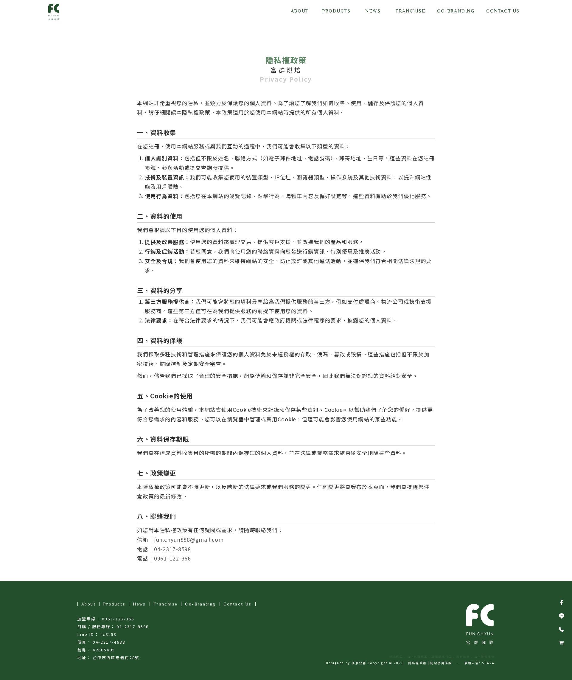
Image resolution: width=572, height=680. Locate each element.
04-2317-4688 (109, 642)
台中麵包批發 (484, 657)
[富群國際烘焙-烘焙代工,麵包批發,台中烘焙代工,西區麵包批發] (54, 12)
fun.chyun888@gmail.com (189, 539)
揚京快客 (359, 663)
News (139, 604)
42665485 (104, 650)
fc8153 (108, 634)
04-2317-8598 (172, 549)
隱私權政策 (417, 663)
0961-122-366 (172, 558)
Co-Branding (200, 604)
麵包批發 (463, 657)
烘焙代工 (396, 657)
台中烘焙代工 (417, 657)
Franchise (165, 604)
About (88, 604)
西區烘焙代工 (442, 657)
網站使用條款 (441, 663)
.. (458, 663)
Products (114, 604)
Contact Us (237, 604)
